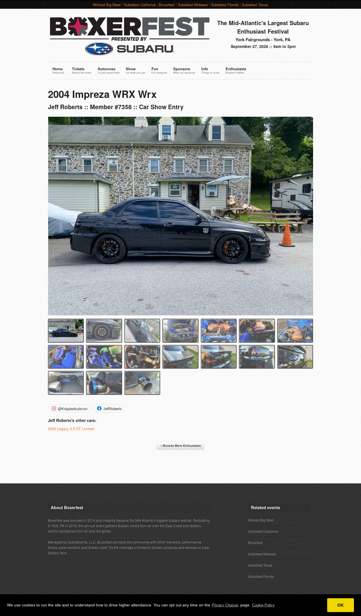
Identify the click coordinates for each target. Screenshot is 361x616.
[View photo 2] (104, 331)
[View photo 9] (104, 357)
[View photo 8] (66, 357)
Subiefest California (140, 4)
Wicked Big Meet (107, 4)
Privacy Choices (225, 605)
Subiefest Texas (255, 4)
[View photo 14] (295, 357)
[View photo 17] (142, 383)
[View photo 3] (142, 331)
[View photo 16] (104, 383)
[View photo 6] (257, 331)
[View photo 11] (180, 357)
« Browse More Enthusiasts (180, 445)
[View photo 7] (295, 331)
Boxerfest (167, 4)
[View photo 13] (257, 357)
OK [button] (340, 605)
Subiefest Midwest (193, 4)
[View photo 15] (66, 383)
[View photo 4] (180, 331)
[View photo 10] (142, 357)
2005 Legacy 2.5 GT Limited (71, 428)
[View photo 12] (219, 357)
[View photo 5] (219, 331)
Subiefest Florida (225, 4)
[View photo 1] (66, 331)
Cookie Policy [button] (263, 605)
